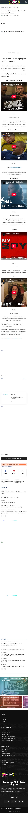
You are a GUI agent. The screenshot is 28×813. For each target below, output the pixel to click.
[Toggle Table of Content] (17, 53)
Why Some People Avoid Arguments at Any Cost (12, 649)
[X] (19, 801)
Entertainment (5, 490)
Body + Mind (4, 652)
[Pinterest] (12, 801)
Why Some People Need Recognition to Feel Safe (12, 666)
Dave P (6, 15)
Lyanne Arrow (3, 694)
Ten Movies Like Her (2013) (8, 502)
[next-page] (5, 516)
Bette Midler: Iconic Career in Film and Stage (11, 507)
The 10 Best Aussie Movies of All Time (10, 497)
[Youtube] (22, 801)
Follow (14, 470)
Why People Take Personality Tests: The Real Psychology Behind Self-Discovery (11, 644)
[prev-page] (2, 516)
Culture (3, 647)
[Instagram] (8, 801)
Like (5, 470)
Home (2, 7)
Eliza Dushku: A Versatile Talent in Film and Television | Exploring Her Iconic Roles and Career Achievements (14, 512)
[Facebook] (5, 801)
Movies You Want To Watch (14, 7)
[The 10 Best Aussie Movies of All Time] (11, 702)
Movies (6, 7)
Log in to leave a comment (14, 458)
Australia (4, 496)
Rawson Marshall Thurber (16, 167)
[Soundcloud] (15, 801)
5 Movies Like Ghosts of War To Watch (14, 338)
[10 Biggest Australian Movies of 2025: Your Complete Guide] (14, 686)
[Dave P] (2, 16)
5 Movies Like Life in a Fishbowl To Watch (19, 482)
